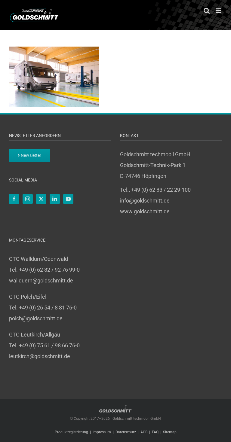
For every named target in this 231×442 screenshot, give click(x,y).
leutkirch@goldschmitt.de (39, 356)
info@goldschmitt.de (145, 200)
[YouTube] (68, 199)
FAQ (155, 432)
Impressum (102, 432)
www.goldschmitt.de (145, 211)
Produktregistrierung (71, 432)
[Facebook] (14, 199)
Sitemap (170, 432)
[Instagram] (28, 199)
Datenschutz (126, 432)
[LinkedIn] (55, 199)
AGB (143, 432)
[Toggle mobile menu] (219, 11)
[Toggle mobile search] (207, 11)
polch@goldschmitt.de (36, 318)
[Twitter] (41, 199)
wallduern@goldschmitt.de (41, 280)
